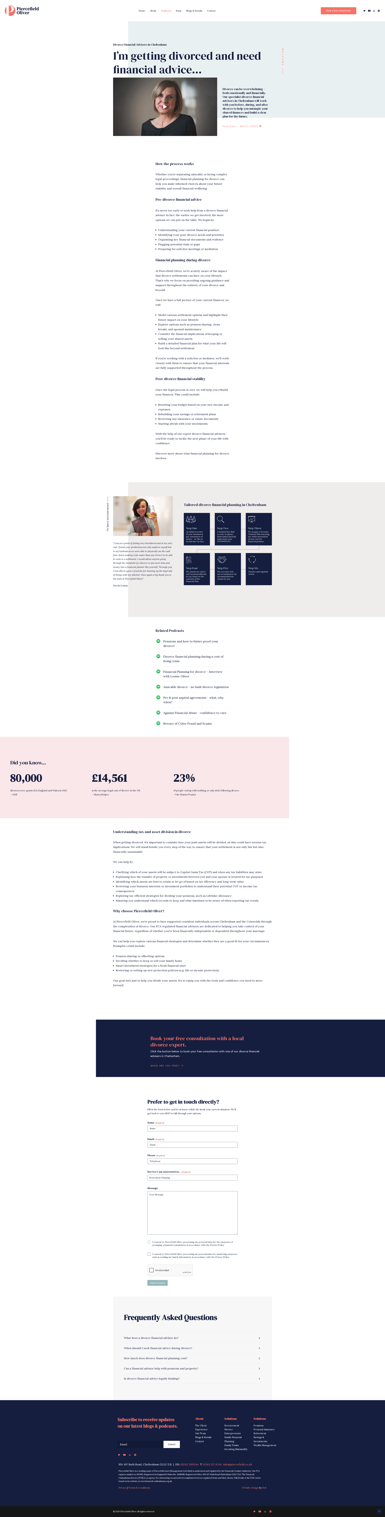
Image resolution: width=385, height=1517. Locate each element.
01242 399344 (190, 1464)
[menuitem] (142, 10)
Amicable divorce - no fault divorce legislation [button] (196, 687)
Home (142, 10)
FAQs (178, 10)
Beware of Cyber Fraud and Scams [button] (187, 723)
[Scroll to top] (379, 1511)
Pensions (258, 1425)
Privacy (122, 1487)
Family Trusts (231, 1445)
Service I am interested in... (168, 1171)
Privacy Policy (217, 1245)
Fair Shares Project (185, 794)
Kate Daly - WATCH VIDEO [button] (240, 126)
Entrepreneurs (232, 1433)
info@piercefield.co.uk (237, 1464)
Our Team (200, 1433)
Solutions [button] (166, 10)
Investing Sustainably (235, 1449)
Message (152, 1188)
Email (155, 1139)
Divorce (228, 1429)
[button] (365, 10)
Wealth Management (265, 1445)
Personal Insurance (264, 1429)
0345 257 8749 (212, 1464)
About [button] (153, 10)
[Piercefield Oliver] (22, 10)
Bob (264, 1487)
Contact (211, 10)
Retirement (260, 1433)
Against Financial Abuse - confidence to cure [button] (194, 713)
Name (155, 1122)
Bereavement (231, 1425)
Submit (171, 1444)
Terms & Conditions (139, 1487)
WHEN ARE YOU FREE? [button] (165, 1065)
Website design (250, 1487)
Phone (156, 1155)
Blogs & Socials (194, 10)
